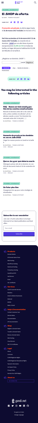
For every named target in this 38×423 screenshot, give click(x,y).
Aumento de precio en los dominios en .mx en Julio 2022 (18, 137)
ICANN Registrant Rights (14, 357)
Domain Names (12, 254)
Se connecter (13, 381)
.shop (13, 68)
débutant (10, 147)
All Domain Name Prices (14, 257)
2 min (4, 147)
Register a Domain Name (14, 328)
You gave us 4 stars (19, 412)
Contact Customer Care (14, 312)
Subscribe (19, 234)
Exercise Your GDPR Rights (14, 373)
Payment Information (13, 364)
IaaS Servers (11, 276)
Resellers (10, 292)
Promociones (5, 70)
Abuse (9, 351)
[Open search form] (35, 2)
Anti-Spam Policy (12, 367)
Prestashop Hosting (13, 270)
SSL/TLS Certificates (13, 344)
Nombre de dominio (23, 68)
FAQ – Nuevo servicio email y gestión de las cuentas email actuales (18, 108)
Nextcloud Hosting (12, 267)
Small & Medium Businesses (15, 296)
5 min (4, 173)
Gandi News (8, 121)
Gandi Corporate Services (14, 289)
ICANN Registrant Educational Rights (17, 361)
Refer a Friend (11, 305)
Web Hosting (11, 260)
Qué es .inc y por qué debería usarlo (18, 161)
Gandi (5, 17)
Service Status (11, 315)
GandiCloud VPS (12, 273)
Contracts (10, 354)
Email (9, 279)
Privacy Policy (11, 370)
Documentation (12, 318)
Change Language (19, 415)
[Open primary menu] (3, 2)
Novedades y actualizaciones (10, 10)
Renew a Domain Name (14, 335)
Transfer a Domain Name (14, 331)
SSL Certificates (11, 282)
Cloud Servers (11, 341)
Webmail (10, 299)
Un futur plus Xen (11, 187)
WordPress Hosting (12, 264)
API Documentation (13, 322)
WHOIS (9, 302)
